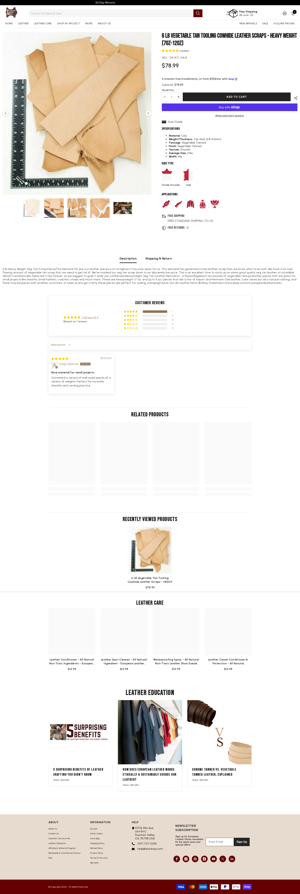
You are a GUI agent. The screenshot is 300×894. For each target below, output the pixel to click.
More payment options (229, 115)
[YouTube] (213, 859)
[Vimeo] (232, 859)
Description (128, 258)
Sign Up (241, 841)
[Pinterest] (195, 859)
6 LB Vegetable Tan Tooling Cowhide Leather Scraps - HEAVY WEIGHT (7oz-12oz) (150, 580)
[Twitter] (222, 859)
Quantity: (168, 90)
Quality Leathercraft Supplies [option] (150, 2)
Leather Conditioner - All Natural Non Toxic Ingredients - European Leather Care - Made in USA (71, 661)
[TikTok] (204, 859)
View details (61, 780)
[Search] (115, 13)
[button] (6, 113)
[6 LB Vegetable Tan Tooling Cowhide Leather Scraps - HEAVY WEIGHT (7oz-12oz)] (150, 550)
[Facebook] (176, 859)
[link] (71, 489)
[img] (59, 358)
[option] (77, 113)
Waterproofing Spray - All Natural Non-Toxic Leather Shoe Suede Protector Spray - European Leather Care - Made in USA (176, 661)
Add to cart (237, 96)
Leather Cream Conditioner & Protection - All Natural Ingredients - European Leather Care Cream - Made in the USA (228, 661)
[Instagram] (186, 859)
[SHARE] (294, 97)
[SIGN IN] (285, 13)
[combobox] (110, 13)
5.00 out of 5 (90, 317)
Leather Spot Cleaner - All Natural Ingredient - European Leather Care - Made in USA (124, 661)
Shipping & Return (158, 258)
